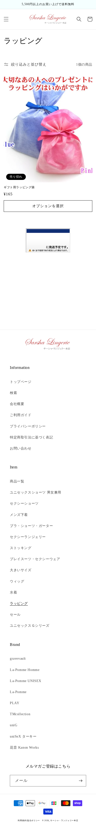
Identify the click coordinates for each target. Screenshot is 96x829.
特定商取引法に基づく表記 (31, 437)
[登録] (80, 780)
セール (15, 614)
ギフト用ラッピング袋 (19, 187)
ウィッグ (17, 581)
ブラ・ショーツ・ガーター (31, 526)
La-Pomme (18, 692)
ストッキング (21, 548)
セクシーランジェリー (28, 537)
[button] (6, 19)
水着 (13, 592)
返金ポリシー (33, 820)
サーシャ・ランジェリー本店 (64, 820)
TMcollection (20, 714)
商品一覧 (17, 481)
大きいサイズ (21, 570)
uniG (13, 725)
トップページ (21, 382)
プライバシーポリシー (28, 426)
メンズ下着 (19, 515)
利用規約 (22, 820)
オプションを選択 (48, 206)
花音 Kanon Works (24, 747)
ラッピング (19, 603)
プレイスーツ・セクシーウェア (35, 559)
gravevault (18, 658)
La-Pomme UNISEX (25, 681)
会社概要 (17, 404)
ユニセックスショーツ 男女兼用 (35, 492)
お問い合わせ (21, 448)
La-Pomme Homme (24, 670)
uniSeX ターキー (23, 736)
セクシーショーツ (24, 503)
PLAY (14, 703)
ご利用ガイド (21, 415)
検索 (13, 393)
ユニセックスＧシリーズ (29, 625)
